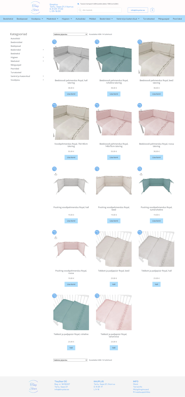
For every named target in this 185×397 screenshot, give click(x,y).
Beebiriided (105, 18)
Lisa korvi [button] (71, 94)
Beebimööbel (16, 42)
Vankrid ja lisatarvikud (126, 18)
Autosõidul (80, 18)
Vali (113, 284)
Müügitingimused (141, 389)
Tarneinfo (137, 386)
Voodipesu (36, 18)
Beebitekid (8, 18)
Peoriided (177, 18)
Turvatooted (148, 18)
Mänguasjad (163, 18)
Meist (135, 384)
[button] (37, 18)
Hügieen (65, 18)
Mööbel (92, 18)
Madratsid (51, 18)
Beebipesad (22, 18)
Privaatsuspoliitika (141, 392)
